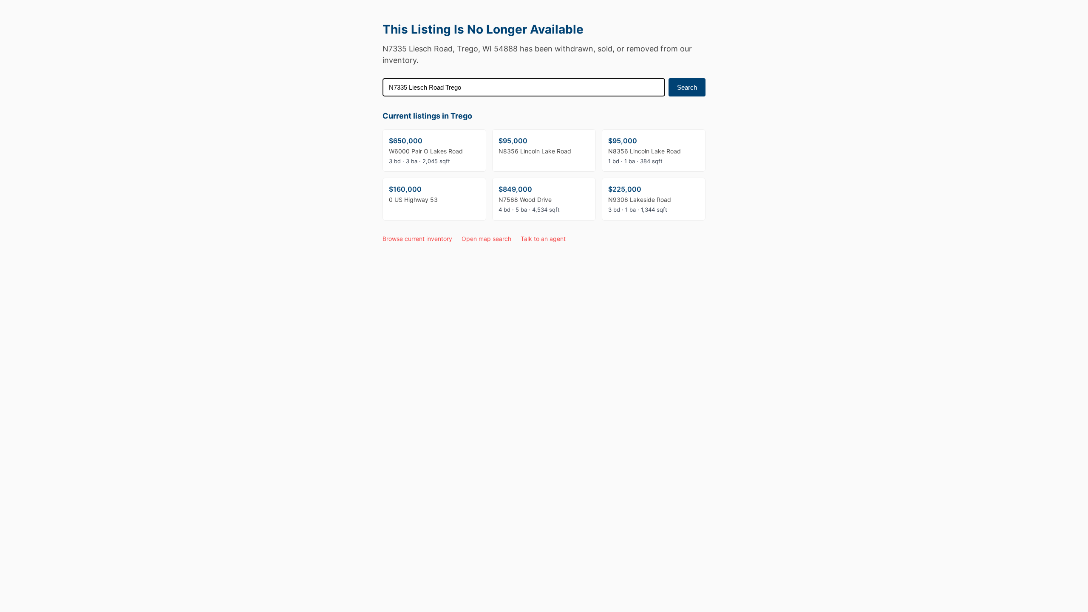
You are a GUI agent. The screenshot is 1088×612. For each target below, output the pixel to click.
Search (687, 87)
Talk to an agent (543, 238)
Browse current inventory (417, 238)
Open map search (486, 238)
